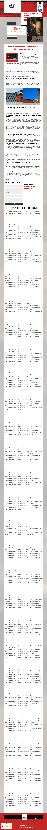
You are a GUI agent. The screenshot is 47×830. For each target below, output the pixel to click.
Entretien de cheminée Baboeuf (23, 655)
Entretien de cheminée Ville (34, 716)
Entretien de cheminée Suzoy (35, 597)
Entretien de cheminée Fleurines (10, 761)
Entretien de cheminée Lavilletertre (10, 478)
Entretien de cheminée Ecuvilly (22, 244)
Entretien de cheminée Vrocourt (35, 786)
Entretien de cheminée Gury (9, 630)
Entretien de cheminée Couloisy (23, 334)
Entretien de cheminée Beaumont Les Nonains (23, 610)
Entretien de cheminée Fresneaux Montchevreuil (10, 716)
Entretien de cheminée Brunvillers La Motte (23, 471)
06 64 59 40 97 (31, 188)
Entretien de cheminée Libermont (10, 465)
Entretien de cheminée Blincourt (23, 549)
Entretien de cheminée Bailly (22, 634)
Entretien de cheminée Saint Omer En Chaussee (35, 512)
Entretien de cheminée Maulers (10, 388)
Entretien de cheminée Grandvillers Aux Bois (10, 644)
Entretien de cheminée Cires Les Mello (23, 364)
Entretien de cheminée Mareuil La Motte (10, 420)
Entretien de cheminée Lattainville (10, 486)
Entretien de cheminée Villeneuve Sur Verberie (35, 729)
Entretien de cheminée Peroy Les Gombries (35, 218)
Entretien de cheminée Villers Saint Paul (35, 744)
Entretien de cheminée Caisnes (22, 459)
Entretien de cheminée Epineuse (23, 226)
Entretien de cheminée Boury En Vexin (23, 506)
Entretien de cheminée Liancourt (10, 470)
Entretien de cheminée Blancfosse (23, 555)
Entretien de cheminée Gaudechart (10, 680)
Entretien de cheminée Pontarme (35, 263)
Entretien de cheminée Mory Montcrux (9, 268)
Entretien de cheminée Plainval (35, 232)
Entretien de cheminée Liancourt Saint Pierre (10, 468)
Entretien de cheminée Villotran (35, 780)
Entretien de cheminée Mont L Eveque (10, 308)
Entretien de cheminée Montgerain (10, 317)
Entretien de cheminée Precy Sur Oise (35, 287)
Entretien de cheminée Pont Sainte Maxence (35, 275)
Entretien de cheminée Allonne (22, 718)
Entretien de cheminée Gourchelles (10, 659)
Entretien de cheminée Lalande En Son (10, 504)
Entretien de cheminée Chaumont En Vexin (23, 396)
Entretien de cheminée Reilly (34, 330)
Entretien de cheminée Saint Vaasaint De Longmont (34, 544)
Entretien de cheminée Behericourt (23, 597)
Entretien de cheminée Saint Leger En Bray (35, 487)
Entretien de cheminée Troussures (35, 655)
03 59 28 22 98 (31, 186)
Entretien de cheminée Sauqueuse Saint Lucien (35, 560)
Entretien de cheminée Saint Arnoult (36, 430)
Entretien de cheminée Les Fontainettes (34, 806)
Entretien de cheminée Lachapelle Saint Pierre (10, 529)
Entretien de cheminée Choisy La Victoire (23, 373)
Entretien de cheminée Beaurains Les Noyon (23, 606)
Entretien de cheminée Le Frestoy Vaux (10, 694)
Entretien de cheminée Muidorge (10, 251)
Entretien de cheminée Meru (9, 380)
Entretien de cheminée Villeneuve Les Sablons (35, 721)
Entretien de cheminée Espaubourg (10, 803)
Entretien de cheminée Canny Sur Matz (23, 435)
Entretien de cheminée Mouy (9, 257)
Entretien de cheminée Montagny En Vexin (11, 327)
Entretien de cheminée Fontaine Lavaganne (10, 748)
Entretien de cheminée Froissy (10, 686)
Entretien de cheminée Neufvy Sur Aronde (10, 235)
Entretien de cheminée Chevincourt (23, 388)
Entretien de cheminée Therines (35, 605)
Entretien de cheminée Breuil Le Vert (23, 482)
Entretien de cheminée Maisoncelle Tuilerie (10, 427)
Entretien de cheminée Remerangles (36, 334)
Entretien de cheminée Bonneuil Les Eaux (23, 539)
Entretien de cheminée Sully (34, 595)
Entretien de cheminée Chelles (22, 392)
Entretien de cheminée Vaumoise (35, 680)
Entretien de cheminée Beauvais (23, 601)
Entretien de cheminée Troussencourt (34, 652)
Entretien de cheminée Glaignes (10, 670)
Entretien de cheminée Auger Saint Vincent (23, 679)
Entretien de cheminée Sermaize (35, 580)
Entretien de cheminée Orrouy (22, 799)
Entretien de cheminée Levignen (10, 474)
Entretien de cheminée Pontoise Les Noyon (36, 270)
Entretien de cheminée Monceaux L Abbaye (10, 343)
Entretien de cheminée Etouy (9, 791)
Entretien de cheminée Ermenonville (23, 219)
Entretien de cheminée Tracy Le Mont (35, 637)
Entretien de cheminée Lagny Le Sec (10, 509)
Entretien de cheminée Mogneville (10, 349)
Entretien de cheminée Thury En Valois (35, 625)
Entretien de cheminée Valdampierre (36, 663)
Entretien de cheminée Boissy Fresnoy (22, 546)
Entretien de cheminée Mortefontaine (8, 279)
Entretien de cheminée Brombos (23, 478)
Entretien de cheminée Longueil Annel (10, 452)
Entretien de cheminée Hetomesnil (10, 580)
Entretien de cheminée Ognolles (23, 784)
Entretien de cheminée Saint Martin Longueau (36, 502)
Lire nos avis (6, 827)
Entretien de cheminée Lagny (9, 511)
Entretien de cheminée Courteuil (23, 324)
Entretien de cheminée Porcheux (35, 278)
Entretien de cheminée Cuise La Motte (23, 277)
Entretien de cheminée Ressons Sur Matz (35, 343)
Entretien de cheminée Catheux (23, 424)
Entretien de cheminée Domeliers (23, 253)
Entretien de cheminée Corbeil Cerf (23, 347)
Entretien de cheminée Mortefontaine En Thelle (9, 275)
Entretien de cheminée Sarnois (35, 557)
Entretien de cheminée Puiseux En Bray (35, 295)
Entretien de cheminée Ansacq (22, 705)
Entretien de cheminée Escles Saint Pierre (10, 808)
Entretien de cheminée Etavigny (10, 793)
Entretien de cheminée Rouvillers (35, 390)
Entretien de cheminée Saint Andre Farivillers (35, 427)
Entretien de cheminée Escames (10, 811)
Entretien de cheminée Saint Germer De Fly (36, 470)
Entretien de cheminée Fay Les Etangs (10, 785)
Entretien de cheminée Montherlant (11, 315)
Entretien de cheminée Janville (10, 557)
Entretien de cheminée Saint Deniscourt (34, 448)
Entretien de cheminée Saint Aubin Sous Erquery (35, 437)
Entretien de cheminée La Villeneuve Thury (36, 725)
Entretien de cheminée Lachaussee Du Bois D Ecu (10, 521)
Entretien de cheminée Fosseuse (10, 736)
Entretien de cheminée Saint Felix (35, 459)
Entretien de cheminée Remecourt (35, 332)
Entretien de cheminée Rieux (35, 359)
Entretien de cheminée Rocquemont (36, 367)
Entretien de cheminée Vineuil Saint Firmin (36, 783)
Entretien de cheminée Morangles (10, 286)
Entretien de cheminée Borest (22, 524)
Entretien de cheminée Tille (34, 632)
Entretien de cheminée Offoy (22, 780)
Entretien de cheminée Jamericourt (10, 559)
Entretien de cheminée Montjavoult (10, 311)
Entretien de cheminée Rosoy (35, 376)
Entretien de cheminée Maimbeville (10, 434)
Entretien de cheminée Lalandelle (10, 501)
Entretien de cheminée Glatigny (10, 668)
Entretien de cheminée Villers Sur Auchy (35, 756)
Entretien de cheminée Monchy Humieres (10, 339)
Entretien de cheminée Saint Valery (36, 551)
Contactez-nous (11, 23)
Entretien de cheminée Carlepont (23, 428)
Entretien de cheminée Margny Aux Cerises (10, 412)
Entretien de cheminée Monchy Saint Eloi (11, 335)
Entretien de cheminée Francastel (10, 722)
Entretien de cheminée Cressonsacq (23, 307)
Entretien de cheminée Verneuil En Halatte (35, 704)
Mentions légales (11, 818)
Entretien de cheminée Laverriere (10, 482)
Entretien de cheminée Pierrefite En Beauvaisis (36, 222)
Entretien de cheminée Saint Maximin (34, 508)
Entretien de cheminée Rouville (35, 388)
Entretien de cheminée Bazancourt (23, 626)
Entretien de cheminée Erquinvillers (23, 211)
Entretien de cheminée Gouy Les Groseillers (10, 650)
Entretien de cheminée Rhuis (34, 351)
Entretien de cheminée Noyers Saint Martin (23, 775)
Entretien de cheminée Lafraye (10, 513)
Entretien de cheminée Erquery (23, 213)
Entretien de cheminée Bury (22, 463)
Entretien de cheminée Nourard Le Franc (23, 769)
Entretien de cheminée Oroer (22, 797)
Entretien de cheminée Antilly (22, 695)
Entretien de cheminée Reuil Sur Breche (35, 348)
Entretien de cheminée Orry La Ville (23, 801)
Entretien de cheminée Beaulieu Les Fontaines (23, 614)
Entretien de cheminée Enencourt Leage (23, 233)
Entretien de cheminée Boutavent (23, 503)
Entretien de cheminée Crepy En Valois (23, 310)
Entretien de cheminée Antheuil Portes (23, 698)
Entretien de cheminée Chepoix (23, 390)
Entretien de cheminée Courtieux (23, 322)
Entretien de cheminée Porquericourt (34, 281)
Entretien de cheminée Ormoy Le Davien (23, 792)
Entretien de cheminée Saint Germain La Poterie (34, 466)
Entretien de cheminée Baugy (22, 624)
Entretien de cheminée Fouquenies (10, 728)
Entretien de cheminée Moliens (10, 347)
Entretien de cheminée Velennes (35, 684)
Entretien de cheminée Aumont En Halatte (23, 675)
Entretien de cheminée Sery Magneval (34, 583)
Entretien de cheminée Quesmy (35, 305)
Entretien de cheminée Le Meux (10, 355)
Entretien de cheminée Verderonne (36, 701)
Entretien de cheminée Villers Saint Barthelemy (35, 733)
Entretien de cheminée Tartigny (35, 601)
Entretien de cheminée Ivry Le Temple (10, 562)
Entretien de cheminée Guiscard (10, 632)
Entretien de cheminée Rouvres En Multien (35, 393)
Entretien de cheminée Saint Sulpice (36, 538)
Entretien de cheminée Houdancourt (11, 568)
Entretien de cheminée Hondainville (10, 570)
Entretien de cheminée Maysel (10, 390)
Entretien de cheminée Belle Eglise (23, 595)
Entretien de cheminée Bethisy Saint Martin (23, 575)
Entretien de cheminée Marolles (10, 401)
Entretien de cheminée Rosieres (35, 374)
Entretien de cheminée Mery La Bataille (10, 377)
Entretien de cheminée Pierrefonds (35, 224)
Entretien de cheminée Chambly (23, 407)
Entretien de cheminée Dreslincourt (23, 247)
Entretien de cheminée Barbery (23, 632)
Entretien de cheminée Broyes (22, 474)
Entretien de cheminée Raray (35, 322)
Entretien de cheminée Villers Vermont (35, 771)
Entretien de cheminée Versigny (35, 707)
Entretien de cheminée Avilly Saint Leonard (23, 662)
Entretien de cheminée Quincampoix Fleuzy (36, 312)
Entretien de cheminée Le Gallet (10, 684)
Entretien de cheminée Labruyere (10, 536)
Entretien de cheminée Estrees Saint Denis (11, 796)
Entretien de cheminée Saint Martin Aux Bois (36, 495)
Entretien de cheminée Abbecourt (23, 736)
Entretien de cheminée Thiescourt (35, 613)
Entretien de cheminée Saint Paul (35, 515)
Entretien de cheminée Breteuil (23, 488)
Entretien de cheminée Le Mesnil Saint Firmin (10, 366)
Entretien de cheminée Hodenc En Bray (10, 577)
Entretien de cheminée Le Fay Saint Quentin (10, 779)
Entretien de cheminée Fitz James (10, 770)
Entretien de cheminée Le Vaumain (35, 678)
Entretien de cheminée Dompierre (23, 249)
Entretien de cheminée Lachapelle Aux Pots (10, 533)
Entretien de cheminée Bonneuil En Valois (23, 535)
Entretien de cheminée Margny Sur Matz (10, 404)
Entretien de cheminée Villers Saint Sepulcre (35, 748)
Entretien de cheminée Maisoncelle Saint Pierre (10, 431)
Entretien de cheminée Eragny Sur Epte (23, 224)
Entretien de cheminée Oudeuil (23, 807)
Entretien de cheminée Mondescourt (11, 332)
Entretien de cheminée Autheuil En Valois (23, 668)
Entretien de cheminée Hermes (10, 582)
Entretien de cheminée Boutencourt (23, 501)
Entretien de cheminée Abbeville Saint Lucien (23, 733)
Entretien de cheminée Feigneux (10, 776)
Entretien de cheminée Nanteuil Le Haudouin (10, 243)
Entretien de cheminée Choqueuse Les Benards (23, 370)
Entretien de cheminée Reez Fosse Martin (35, 327)
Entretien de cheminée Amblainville (23, 716)
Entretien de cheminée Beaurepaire (23, 603)
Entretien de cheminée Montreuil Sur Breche (10, 298)
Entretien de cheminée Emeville (23, 236)
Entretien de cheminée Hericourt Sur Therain (11, 585)
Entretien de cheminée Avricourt (23, 657)
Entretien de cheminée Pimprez (35, 226)
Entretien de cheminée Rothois (35, 384)
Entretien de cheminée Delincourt (23, 261)
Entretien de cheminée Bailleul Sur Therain (23, 643)
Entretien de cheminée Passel (35, 215)
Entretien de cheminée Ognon (22, 786)
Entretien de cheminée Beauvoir (23, 599)
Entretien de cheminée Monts (9, 292)
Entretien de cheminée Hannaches (10, 620)
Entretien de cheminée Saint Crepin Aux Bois (36, 441)
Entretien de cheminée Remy (35, 336)
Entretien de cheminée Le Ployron (35, 259)
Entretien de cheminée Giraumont (10, 672)
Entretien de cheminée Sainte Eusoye (35, 456)
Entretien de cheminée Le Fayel (10, 782)
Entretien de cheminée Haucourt (10, 609)
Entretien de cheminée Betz (22, 568)
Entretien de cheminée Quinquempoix (34, 316)
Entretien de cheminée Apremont (23, 691)
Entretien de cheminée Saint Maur (35, 505)
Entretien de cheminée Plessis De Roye (35, 245)
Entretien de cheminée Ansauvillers (23, 703)
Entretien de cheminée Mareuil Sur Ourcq (10, 416)
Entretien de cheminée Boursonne (23, 509)
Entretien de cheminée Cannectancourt (21, 439)
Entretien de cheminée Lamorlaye (10, 497)
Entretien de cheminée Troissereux (35, 647)
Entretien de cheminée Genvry (10, 678)
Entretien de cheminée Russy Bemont (35, 414)
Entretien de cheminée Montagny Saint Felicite (10, 323)
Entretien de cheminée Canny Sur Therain (23, 431)
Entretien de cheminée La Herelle (10, 588)
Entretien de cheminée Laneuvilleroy (11, 211)
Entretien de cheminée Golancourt (10, 663)
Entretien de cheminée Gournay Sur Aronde (10, 656)
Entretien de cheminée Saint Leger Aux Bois (35, 483)
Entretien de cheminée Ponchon (35, 261)
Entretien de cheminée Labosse (10, 538)
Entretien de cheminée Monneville (10, 330)
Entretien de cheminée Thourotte (35, 622)
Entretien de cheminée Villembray (35, 718)
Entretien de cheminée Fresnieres (10, 709)
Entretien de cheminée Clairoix (22, 361)
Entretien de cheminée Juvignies (10, 545)
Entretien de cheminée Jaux (9, 553)
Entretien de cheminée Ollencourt (35, 803)
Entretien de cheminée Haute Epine (10, 605)
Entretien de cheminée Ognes (22, 782)
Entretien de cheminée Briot (22, 480)
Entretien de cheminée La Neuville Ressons (23, 748)
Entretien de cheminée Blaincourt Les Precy (23, 558)
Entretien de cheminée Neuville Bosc (11, 224)
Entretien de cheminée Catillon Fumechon (22, 420)
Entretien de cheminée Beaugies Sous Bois (23, 618)
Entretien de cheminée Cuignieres (23, 282)
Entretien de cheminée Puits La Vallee (35, 302)
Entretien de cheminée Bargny (22, 630)
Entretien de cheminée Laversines (10, 480)
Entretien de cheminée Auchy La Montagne (23, 683)
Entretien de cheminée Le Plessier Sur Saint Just (35, 241)
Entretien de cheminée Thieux (35, 618)
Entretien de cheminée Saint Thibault (34, 541)
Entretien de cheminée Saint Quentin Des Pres (36, 525)
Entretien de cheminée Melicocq (10, 386)
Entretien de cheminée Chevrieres (23, 384)
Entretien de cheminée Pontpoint (35, 272)
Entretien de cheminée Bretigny (23, 486)
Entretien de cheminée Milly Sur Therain (10, 352)
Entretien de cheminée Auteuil (22, 670)
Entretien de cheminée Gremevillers (10, 638)
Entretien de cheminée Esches (10, 805)
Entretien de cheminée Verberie (35, 695)
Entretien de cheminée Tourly (35, 634)
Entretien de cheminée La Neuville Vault (23, 752)
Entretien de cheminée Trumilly (35, 657)
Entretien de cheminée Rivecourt (35, 361)
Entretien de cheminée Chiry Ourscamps (22, 381)
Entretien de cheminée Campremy (23, 445)
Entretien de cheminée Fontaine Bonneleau (10, 756)
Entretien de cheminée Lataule (10, 488)
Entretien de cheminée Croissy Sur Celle (23, 291)
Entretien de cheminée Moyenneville (11, 255)
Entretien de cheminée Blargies (23, 553)
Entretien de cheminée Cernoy (22, 411)
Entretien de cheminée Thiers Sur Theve (35, 610)
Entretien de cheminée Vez (34, 709)
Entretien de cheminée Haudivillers (10, 607)
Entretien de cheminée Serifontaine (36, 578)
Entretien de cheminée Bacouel (23, 649)
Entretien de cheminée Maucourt (10, 392)
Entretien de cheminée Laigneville (10, 507)
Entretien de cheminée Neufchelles (10, 238)
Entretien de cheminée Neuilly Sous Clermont (10, 227)
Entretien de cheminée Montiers (10, 313)
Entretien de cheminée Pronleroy (35, 292)
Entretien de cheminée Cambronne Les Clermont (23, 452)
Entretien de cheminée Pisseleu (35, 228)
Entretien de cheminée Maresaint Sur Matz (10, 423)
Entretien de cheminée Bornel (22, 522)
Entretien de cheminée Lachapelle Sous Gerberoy (10, 525)
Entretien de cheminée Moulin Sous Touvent (10, 260)
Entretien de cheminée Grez (9, 636)
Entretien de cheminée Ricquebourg (36, 357)
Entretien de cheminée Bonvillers (23, 530)
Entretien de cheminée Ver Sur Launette (35, 692)
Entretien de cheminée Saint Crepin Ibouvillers (36, 445)
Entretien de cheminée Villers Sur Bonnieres (35, 760)
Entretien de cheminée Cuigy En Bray (23, 280)
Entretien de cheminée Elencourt (23, 242)
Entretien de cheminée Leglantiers (10, 476)
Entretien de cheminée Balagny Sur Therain (23, 637)
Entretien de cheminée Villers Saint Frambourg (35, 737)
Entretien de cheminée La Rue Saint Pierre (36, 408)
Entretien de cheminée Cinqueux (23, 367)
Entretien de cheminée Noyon (22, 778)
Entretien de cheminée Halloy (9, 622)
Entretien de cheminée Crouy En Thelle (23, 285)
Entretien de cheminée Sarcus (35, 555)
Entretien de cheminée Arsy (22, 688)
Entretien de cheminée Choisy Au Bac (23, 377)
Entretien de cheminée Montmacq (10, 303)
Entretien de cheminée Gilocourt (10, 674)
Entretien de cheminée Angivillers (23, 709)
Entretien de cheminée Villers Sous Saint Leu (35, 752)
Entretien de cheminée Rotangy (35, 382)
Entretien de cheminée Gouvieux (10, 653)
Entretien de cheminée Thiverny (35, 620)
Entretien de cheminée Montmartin (10, 301)
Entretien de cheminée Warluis (35, 793)
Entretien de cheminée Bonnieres (23, 532)
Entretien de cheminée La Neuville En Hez (10, 218)
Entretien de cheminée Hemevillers (10, 593)
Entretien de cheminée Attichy (22, 686)
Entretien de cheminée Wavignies (35, 795)
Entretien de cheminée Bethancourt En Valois (23, 579)
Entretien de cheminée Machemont (10, 440)
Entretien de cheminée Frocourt (10, 688)
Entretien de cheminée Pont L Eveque (35, 266)
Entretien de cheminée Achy (22, 730)
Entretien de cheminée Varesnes (35, 668)
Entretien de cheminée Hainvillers (10, 624)
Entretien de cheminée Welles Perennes (35, 798)
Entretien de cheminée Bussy (22, 461)
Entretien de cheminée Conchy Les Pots (23, 352)
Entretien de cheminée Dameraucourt (21, 266)
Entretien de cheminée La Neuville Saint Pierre (23, 741)
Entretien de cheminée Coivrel (22, 357)
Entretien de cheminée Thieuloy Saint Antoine (35, 616)
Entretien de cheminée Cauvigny (23, 415)
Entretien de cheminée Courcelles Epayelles (23, 331)
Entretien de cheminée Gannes (10, 682)
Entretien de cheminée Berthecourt (23, 582)
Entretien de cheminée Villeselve (35, 778)
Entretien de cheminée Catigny (22, 422)
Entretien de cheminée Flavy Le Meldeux (10, 766)
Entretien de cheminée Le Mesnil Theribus (10, 358)
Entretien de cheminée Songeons (35, 593)
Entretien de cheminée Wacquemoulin (34, 789)
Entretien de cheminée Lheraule (10, 472)
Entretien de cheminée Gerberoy (10, 676)
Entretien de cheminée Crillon (22, 297)
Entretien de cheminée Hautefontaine (8, 600)
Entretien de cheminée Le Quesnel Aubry (35, 308)
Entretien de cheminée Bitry (22, 563)
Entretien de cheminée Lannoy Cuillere (10, 495)
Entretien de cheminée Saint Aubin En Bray (35, 433)
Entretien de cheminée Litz (9, 457)
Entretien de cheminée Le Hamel (10, 618)
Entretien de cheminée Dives (22, 255)
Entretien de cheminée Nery (9, 240)
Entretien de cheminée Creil (22, 313)
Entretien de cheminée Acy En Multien (22, 727)
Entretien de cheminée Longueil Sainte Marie (10, 448)
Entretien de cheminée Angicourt (23, 711)
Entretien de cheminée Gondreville (10, 661)
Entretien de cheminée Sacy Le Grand (35, 418)
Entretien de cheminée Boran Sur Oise (23, 527)
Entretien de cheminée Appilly (22, 693)
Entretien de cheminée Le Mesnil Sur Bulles (11, 362)
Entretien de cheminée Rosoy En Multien (35, 379)
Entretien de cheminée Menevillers (10, 384)
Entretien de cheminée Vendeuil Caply (35, 687)
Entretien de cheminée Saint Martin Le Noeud (36, 498)
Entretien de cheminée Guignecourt (10, 634)
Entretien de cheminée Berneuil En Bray (23, 589)
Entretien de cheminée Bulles (22, 465)
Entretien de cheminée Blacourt (23, 561)
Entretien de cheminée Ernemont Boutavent (23, 216)
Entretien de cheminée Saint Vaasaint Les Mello (34, 548)
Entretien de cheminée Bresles (22, 490)
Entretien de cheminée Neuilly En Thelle (10, 231)
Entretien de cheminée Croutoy (23, 288)
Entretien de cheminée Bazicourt (23, 622)
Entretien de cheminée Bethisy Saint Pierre (23, 571)
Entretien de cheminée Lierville (10, 463)
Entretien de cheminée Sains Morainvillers (34, 423)
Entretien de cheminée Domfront (23, 251)
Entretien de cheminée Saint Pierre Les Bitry (35, 521)
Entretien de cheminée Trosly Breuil (36, 649)
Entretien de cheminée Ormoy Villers (23, 795)
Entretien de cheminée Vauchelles (35, 672)
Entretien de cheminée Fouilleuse (10, 734)
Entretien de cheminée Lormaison (10, 445)
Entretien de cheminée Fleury (9, 759)
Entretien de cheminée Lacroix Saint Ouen (10, 516)
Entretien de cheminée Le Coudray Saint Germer (23, 343)
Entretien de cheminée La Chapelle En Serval (23, 400)
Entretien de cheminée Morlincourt (10, 282)
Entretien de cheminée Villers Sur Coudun (35, 764)
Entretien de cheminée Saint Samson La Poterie (36, 533)
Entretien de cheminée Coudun (22, 336)
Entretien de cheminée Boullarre (23, 515)
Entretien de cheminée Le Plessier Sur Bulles (35, 237)
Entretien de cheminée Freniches (10, 718)
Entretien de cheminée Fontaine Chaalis (10, 752)
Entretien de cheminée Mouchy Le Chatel (10, 264)
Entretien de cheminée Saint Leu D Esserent (35, 491)
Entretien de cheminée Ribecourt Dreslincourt (35, 354)
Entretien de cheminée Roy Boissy (35, 401)
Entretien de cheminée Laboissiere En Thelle (10, 541)
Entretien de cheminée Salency (35, 553)
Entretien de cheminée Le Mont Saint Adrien (10, 289)
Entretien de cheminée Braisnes (23, 497)
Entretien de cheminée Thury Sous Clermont (35, 629)
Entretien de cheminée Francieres (10, 720)
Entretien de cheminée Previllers (35, 290)
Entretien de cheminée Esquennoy (10, 801)
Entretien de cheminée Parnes (35, 213)
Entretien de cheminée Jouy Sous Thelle (10, 548)
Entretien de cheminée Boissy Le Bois (23, 543)
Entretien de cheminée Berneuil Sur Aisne (23, 585)
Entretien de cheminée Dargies (23, 263)
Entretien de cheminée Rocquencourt (34, 370)
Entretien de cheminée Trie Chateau (36, 643)
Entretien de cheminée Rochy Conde (36, 365)
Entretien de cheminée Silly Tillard (35, 588)
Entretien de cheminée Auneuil (22, 672)
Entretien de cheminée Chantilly (23, 403)
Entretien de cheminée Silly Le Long (36, 586)
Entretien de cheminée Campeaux (23, 447)
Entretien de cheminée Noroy (22, 766)
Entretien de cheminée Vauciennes (35, 674)
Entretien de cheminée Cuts (22, 274)
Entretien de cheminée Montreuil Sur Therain (10, 295)
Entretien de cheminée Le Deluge (23, 259)
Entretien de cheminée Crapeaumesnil (21, 316)
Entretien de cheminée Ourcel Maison (22, 810)
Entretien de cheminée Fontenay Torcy (10, 741)
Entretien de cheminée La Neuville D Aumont (11, 222)
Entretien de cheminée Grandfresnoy (11, 647)
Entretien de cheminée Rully (34, 411)
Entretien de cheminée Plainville (35, 234)
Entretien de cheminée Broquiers (23, 476)
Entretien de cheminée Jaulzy (9, 555)
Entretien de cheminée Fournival (10, 724)
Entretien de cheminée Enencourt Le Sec (23, 229)
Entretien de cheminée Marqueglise (10, 399)
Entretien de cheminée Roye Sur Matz (35, 404)
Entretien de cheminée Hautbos (10, 603)
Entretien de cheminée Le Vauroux (35, 682)
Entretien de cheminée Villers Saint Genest (35, 741)
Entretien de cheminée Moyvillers (10, 253)
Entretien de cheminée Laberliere (10, 543)
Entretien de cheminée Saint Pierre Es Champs (35, 518)
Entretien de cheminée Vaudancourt (36, 676)
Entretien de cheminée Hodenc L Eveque (10, 573)
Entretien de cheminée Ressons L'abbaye (35, 339)
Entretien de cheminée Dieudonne (23, 257)
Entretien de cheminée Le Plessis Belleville (35, 248)
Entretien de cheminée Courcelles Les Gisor (23, 327)
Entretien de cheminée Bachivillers (23, 651)
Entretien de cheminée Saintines (35, 472)
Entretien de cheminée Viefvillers (35, 711)
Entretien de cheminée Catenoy (23, 426)
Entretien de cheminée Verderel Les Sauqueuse (36, 698)
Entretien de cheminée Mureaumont (11, 247)
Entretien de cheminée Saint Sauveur (36, 536)
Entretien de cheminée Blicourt (23, 551)
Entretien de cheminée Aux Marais (35, 801)
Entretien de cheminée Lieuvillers (10, 461)
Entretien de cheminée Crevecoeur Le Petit (23, 300)
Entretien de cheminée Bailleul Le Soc (23, 646)
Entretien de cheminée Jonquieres (10, 551)
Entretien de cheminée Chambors (23, 405)
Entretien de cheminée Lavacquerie (10, 484)
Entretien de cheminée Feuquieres (10, 772)
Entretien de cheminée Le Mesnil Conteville (10, 373)
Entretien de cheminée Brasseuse (23, 495)
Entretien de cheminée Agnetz (22, 722)
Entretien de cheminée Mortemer (10, 272)
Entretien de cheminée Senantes (35, 568)
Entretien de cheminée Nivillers (23, 755)
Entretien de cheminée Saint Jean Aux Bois (35, 475)
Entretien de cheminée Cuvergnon (23, 272)
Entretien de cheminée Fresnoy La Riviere (10, 702)
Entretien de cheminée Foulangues (10, 730)
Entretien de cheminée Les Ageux (23, 724)
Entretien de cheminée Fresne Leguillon (10, 712)
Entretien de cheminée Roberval (35, 363)
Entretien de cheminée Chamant (23, 409)
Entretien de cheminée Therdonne (35, 603)
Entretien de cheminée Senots (35, 572)
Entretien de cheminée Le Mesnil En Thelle (10, 370)
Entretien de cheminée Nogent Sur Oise (23, 760)
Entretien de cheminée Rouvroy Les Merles (36, 396)
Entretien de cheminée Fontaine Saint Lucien (10, 744)
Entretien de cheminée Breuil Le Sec (23, 484)
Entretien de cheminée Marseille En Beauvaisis (10, 396)
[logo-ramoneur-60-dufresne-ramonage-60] (24, 817)
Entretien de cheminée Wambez (35, 791)
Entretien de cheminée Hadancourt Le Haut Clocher (10, 627)
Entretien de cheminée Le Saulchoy (35, 563)
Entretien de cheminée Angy (22, 707)
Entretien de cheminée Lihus (9, 459)
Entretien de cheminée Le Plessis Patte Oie (35, 256)
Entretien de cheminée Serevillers (35, 576)
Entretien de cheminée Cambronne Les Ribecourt (23, 456)
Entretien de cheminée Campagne (23, 449)
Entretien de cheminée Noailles (23, 757)
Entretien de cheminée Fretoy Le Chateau (10, 691)
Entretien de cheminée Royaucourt (35, 399)
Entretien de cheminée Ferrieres (10, 774)
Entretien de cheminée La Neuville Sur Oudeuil (23, 744)
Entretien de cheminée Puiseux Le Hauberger (35, 298)
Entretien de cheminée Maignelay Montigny (10, 437)
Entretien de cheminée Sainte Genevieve (35, 462)
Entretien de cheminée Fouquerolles (10, 726)
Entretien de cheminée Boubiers (23, 520)
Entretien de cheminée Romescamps (36, 372)
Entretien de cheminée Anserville (23, 701)
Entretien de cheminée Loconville (10, 455)
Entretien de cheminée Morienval (10, 284)
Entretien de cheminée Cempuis (23, 413)
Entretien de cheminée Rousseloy (35, 386)
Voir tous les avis (12, 37)
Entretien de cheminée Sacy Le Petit (36, 420)
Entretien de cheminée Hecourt (10, 597)
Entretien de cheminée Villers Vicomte (35, 775)
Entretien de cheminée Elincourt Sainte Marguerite (23, 239)
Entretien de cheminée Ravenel (35, 324)
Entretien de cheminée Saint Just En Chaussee (36, 479)
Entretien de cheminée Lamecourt (10, 499)
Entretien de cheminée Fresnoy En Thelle (10, 706)
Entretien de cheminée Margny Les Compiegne (10, 408)
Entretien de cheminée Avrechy (23, 659)
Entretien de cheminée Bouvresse (23, 499)
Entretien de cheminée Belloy (22, 593)
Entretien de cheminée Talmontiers (36, 599)
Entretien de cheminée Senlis (35, 570)
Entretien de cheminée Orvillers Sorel (23, 804)
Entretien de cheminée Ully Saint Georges (35, 660)
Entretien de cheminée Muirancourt (10, 249)
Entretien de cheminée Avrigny (22, 653)
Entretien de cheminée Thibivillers (35, 607)
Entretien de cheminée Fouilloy (10, 732)
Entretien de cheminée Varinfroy (35, 670)
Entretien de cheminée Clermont (23, 359)
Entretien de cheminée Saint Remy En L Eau (35, 529)
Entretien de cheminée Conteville (23, 349)
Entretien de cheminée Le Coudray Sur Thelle (23, 339)
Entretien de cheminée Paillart (35, 211)
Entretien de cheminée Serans (35, 574)
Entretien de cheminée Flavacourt (10, 768)
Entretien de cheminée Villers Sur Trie (35, 767)
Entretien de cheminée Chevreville (23, 386)
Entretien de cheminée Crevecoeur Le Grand (23, 304)
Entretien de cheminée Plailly (35, 230)
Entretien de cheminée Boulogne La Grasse (23, 512)
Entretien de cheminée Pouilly (35, 284)
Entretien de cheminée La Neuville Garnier (10, 214)
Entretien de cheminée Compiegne (23, 355)
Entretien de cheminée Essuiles (10, 799)
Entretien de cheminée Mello (9, 382)
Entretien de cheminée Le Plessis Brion (35, 252)
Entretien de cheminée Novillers (23, 772)
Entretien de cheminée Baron (22, 628)
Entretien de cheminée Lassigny (10, 490)
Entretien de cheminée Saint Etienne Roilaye (36, 452)
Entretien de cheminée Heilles (10, 595)
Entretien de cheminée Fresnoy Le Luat (10, 698)
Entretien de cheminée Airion (22, 720)
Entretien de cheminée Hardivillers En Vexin (10, 612)
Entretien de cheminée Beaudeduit (23, 620)
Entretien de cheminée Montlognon (10, 305)
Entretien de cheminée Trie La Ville (35, 645)
